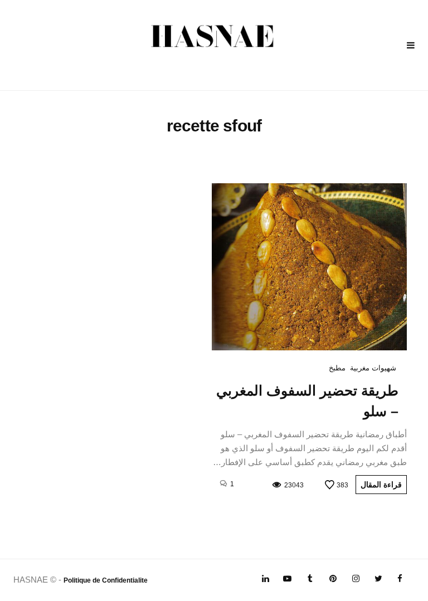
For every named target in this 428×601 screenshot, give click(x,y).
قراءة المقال (381, 484)
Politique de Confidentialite (106, 580)
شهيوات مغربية (373, 368)
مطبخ (337, 368)
